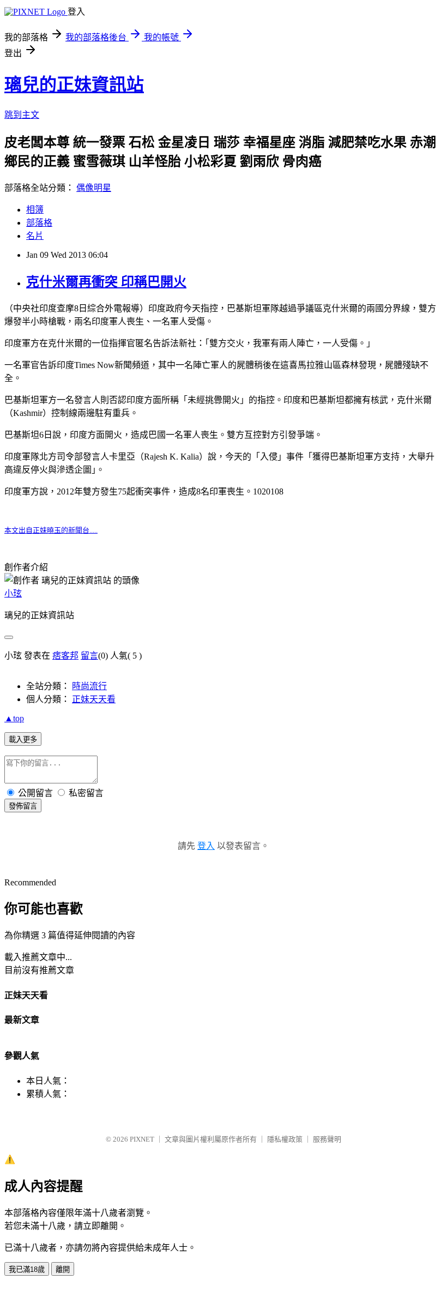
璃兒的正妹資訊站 (74, 84)
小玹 (13, 593)
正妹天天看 (94, 699)
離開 (63, 1269)
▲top (14, 718)
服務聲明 (327, 1139)
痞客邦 (65, 655)
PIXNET (142, 1139)
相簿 (35, 209)
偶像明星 (93, 187)
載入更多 (23, 739)
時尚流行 (89, 686)
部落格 (39, 222)
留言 (89, 655)
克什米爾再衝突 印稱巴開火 (106, 282)
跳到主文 (21, 114)
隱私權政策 (285, 1139)
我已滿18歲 (27, 1269)
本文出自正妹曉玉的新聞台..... (51, 530)
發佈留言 (23, 806)
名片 (35, 235)
